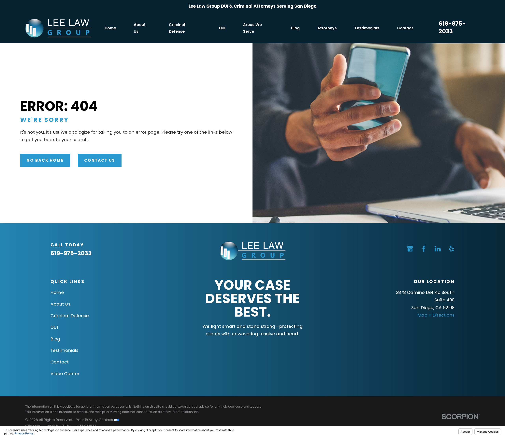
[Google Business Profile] (410, 249)
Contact (59, 362)
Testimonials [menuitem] (366, 28)
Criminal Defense (69, 316)
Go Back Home (45, 160)
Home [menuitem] (110, 28)
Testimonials (64, 350)
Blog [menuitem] (295, 28)
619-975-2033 (452, 27)
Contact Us (99, 160)
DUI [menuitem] (222, 28)
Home (57, 292)
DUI (54, 327)
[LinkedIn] (438, 249)
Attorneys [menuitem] (327, 28)
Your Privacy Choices (95, 419)
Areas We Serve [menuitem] (252, 28)
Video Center (64, 374)
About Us (60, 304)
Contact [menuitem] (405, 28)
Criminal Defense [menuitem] (177, 28)
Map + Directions (435, 315)
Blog (55, 339)
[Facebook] (424, 249)
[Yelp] (451, 249)
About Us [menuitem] (140, 28)
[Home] (58, 28)
